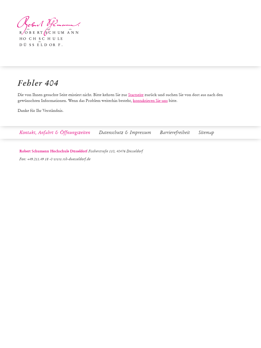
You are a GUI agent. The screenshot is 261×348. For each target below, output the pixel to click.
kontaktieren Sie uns (150, 100)
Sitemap (206, 132)
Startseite (135, 94)
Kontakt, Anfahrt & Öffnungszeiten (54, 132)
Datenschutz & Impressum (125, 132)
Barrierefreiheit (175, 132)
